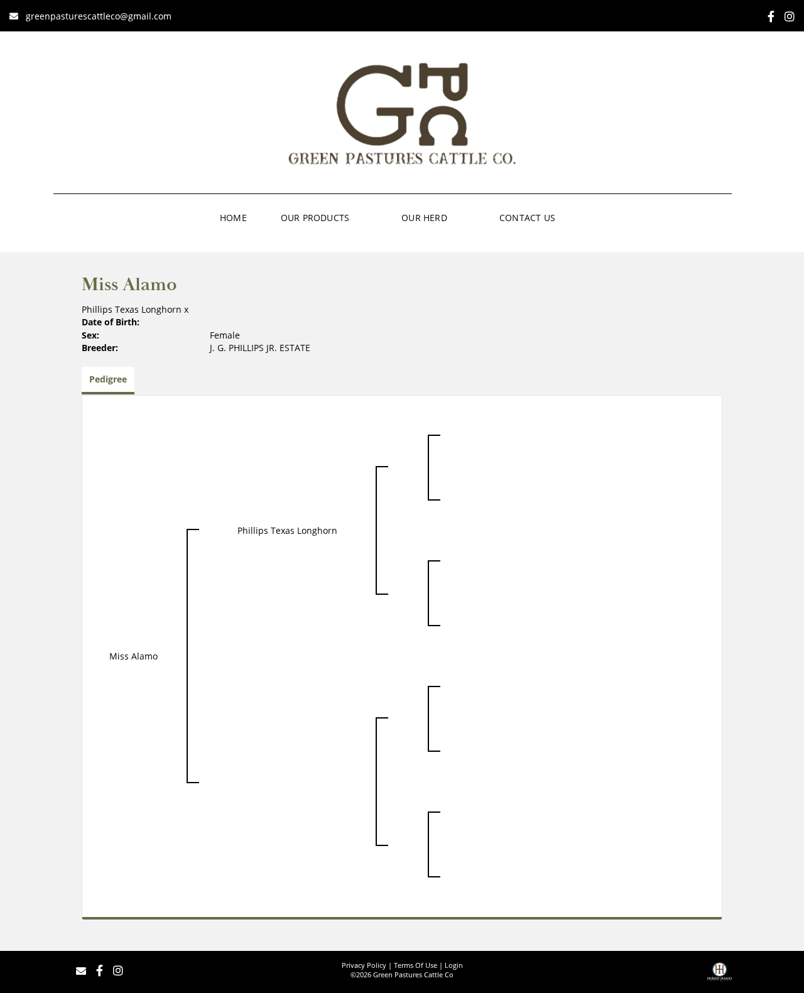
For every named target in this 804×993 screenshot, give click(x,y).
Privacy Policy (364, 965)
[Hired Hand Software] (719, 976)
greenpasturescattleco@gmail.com (98, 16)
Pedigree (108, 379)
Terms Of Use (415, 965)
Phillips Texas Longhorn (132, 309)
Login (454, 965)
